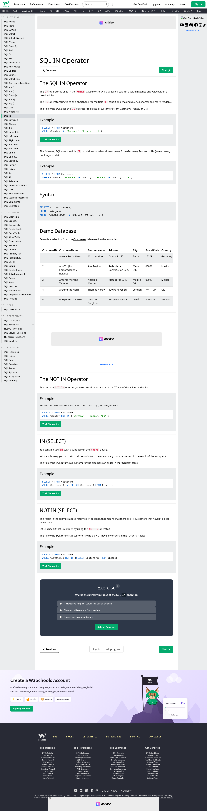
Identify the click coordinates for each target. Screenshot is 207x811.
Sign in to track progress (106, 649)
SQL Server (9, 368)
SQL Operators (11, 205)
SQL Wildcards (11, 111)
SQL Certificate (12, 309)
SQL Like (8, 107)
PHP (75, 10)
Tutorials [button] (19, 4)
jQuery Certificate (152, 769)
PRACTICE (135, 736)
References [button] (36, 4)
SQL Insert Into (12, 62)
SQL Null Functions (14, 193)
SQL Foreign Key (12, 257)
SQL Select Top (12, 78)
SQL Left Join (11, 136)
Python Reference (83, 762)
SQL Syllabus (10, 372)
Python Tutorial (48, 764)
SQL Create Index (13, 269)
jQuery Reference (82, 778)
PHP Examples (118, 771)
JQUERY (188, 10)
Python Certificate (153, 764)
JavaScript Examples (118, 757)
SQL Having (10, 164)
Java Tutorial (48, 773)
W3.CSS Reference (83, 764)
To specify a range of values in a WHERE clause (88, 603)
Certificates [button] (71, 4)
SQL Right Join (12, 140)
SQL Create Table (13, 229)
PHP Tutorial (48, 771)
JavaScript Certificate (152, 757)
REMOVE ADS (106, 364)
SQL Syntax (10, 29)
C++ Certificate (152, 773)
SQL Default (10, 265)
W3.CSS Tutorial (48, 767)
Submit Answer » (106, 627)
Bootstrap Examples (118, 769)
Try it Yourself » (50, 139)
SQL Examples (11, 351)
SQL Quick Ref (11, 340)
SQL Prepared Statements (17, 294)
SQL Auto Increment (14, 274)
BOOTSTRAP (148, 10)
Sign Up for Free (21, 708)
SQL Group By (11, 160)
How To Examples (118, 760)
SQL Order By (11, 46)
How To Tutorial (48, 760)
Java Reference (83, 773)
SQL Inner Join (11, 132)
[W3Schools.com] (42, 738)
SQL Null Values (12, 66)
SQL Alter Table (12, 237)
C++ (91, 10)
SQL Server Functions (15, 332)
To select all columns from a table (82, 610)
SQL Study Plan (12, 376)
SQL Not (8, 58)
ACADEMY (126, 790)
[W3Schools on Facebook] (196, 25)
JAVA (66, 10)
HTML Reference (82, 753)
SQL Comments (12, 201)
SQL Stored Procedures (16, 197)
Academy (170, 4)
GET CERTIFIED (90, 736)
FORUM (104, 790)
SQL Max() (9, 91)
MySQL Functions (13, 328)
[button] (106, 4)
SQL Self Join (11, 148)
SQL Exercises (11, 364)
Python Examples (118, 764)
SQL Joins (9, 128)
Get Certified (140, 4)
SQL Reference (82, 760)
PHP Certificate (153, 767)
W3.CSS (119, 10)
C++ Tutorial (47, 776)
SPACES (70, 736)
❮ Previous (49, 70)
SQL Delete (10, 74)
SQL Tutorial (47, 762)
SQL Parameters (12, 290)
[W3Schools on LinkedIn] (186, 25)
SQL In (7, 115)
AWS (107, 10)
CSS (15, 10)
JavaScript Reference (82, 757)
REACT (163, 10)
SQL (42, 10)
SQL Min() (9, 87)
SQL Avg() (9, 103)
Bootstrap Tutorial (48, 769)
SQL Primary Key (12, 253)
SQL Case (8, 189)
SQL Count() (10, 95)
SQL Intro (9, 25)
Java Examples (118, 773)
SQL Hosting (10, 298)
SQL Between (11, 119)
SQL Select (9, 33)
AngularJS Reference (83, 776)
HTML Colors (83, 771)
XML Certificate (152, 778)
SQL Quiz (8, 360)
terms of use (160, 797)
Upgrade (156, 4)
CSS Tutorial (47, 755)
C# (99, 10)
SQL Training (10, 380)
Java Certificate (153, 771)
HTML (5, 10)
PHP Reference (82, 769)
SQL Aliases (10, 123)
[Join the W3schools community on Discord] (191, 25)
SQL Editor (9, 355)
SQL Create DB (11, 216)
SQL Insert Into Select (15, 185)
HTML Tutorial (47, 753)
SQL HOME (9, 21)
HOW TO (132, 10)
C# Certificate (152, 776)
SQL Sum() (9, 99)
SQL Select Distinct (14, 37)
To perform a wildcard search (79, 616)
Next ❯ (166, 70)
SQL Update (10, 70)
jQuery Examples (118, 778)
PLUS (54, 736)
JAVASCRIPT (29, 10)
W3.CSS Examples (118, 767)
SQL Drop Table (12, 233)
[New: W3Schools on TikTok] (204, 25)
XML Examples (118, 776)
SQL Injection (11, 286)
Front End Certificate (153, 760)
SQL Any (8, 173)
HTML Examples (118, 753)
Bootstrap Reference (83, 767)
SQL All (8, 177)
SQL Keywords (11, 324)
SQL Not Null (11, 245)
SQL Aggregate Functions (17, 82)
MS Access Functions (14, 336)
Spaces (183, 4)
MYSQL (175, 10)
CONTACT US (155, 736)
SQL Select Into (12, 181)
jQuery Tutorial (47, 778)
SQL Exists (9, 168)
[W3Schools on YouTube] (182, 25)
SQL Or (7, 54)
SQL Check (9, 261)
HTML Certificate (152, 753)
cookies (170, 797)
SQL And (8, 50)
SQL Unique (10, 249)
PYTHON (54, 10)
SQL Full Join (11, 144)
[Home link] (5, 4)
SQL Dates (9, 278)
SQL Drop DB (10, 220)
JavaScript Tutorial (47, 757)
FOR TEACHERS (113, 736)
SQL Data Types (12, 320)
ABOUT (115, 790)
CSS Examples (118, 755)
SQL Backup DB (12, 224)
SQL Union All (11, 156)
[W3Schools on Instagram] (200, 25)
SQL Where (9, 42)
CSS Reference (82, 755)
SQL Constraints (12, 241)
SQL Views (9, 282)
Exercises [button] (53, 4)
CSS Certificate (152, 755)
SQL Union (9, 152)
